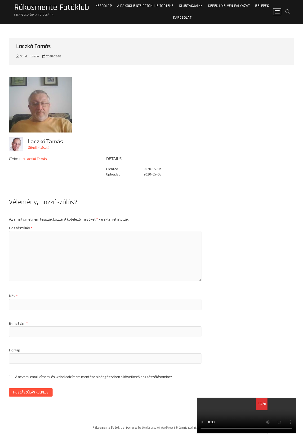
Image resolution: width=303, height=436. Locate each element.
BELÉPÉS (262, 5)
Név (13, 296)
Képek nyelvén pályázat (229, 5)
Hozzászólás (20, 228)
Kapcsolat (182, 17)
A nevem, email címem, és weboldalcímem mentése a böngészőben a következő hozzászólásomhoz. (94, 377)
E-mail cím (18, 323)
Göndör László (29, 56)
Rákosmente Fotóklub (51, 7)
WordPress (167, 427)
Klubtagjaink (191, 5)
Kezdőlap (103, 5)
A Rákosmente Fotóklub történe (145, 5)
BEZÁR (262, 404)
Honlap (14, 350)
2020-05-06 (53, 56)
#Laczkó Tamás (35, 159)
